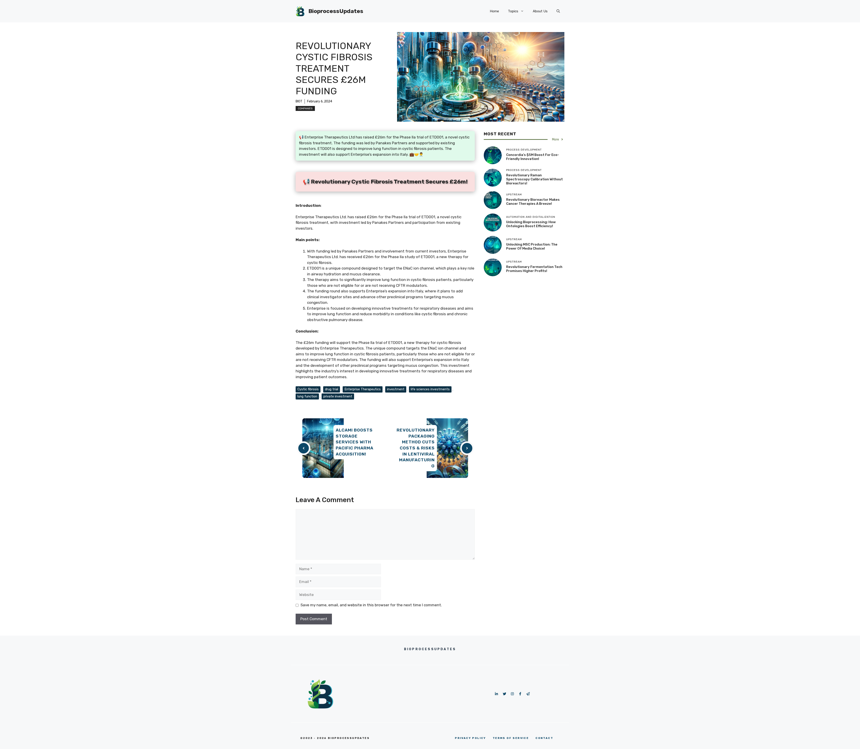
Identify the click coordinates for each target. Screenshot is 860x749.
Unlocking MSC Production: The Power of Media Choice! (531, 246)
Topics (513, 11)
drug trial (331, 389)
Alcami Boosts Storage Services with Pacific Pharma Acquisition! (354, 441)
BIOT (299, 101)
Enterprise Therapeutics (362, 389)
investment (395, 389)
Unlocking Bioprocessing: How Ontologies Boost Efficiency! (531, 224)
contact (544, 738)
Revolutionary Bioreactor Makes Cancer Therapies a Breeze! (533, 202)
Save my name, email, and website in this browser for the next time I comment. (371, 605)
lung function (307, 396)
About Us (540, 11)
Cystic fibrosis (308, 389)
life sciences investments (430, 389)
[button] (558, 11)
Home (494, 11)
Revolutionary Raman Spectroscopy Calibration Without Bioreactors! (534, 179)
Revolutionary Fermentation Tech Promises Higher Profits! (534, 269)
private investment (337, 396)
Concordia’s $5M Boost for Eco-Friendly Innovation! (532, 157)
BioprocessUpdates (335, 11)
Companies (305, 108)
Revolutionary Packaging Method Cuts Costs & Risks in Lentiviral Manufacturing (416, 447)
